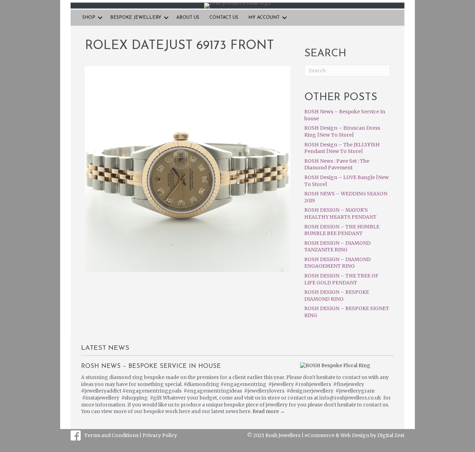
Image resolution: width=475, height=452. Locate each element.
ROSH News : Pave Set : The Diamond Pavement (336, 164)
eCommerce (320, 435)
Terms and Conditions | (113, 435)
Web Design (354, 435)
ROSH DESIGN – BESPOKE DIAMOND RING (336, 295)
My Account (264, 17)
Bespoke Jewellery (135, 17)
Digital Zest (390, 435)
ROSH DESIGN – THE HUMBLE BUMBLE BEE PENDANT (341, 230)
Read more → (268, 411)
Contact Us (223, 17)
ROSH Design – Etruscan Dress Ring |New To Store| (342, 131)
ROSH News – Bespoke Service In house (151, 366)
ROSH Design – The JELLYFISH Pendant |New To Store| (342, 148)
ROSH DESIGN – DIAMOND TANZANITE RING (337, 246)
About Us (187, 17)
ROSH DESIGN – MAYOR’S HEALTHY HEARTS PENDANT (340, 213)
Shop (88, 17)
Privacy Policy (160, 435)
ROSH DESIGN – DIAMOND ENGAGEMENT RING (337, 262)
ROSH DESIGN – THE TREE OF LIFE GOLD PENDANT (341, 279)
